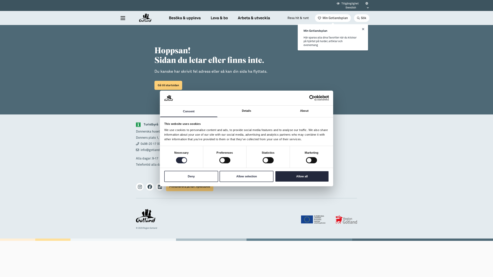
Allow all (302, 176)
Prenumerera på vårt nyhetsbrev (189, 186)
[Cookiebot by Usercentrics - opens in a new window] (312, 98)
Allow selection (246, 176)
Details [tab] (246, 110)
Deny (191, 176)
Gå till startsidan (168, 85)
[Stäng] (363, 29)
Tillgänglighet (350, 3)
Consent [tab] (189, 111)
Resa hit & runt (298, 18)
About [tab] (304, 110)
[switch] (224, 160)
